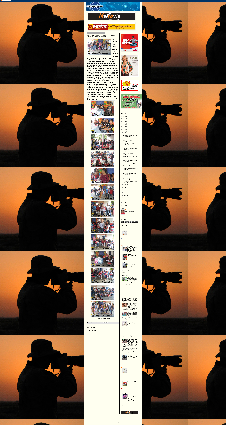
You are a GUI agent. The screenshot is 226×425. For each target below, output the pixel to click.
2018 (124, 127)
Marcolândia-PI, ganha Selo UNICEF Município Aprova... (130, 136)
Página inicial (103, 357)
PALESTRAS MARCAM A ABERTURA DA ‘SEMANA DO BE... (130, 182)
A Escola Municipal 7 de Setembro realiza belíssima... (129, 154)
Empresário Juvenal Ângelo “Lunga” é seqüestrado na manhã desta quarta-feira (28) (132, 314)
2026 (124, 115)
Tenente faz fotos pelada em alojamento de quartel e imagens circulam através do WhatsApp (130, 287)
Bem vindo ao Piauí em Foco (128, 270)
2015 (124, 200)
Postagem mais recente (91, 357)
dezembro (126, 132)
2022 (124, 121)
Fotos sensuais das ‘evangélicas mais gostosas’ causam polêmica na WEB (132, 278)
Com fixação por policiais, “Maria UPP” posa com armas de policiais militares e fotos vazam (130, 332)
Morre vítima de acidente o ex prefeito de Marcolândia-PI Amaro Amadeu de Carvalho (132, 356)
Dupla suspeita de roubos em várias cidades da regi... (130, 146)
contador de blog (124, 225)
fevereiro (125, 197)
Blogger (118, 422)
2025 (124, 116)
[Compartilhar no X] (105, 322)
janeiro (125, 198)
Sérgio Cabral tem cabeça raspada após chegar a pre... (129, 158)
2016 (124, 131)
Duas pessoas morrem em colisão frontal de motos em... (129, 152)
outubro (125, 184)
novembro (126, 134)
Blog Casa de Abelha (126, 245)
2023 (124, 119)
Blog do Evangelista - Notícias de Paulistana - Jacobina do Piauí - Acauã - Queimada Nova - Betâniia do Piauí (129, 239)
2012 (124, 205)
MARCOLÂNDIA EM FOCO (127, 254)
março (125, 195)
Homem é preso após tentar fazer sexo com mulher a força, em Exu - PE (132, 395)
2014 (124, 202)
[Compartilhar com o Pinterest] (107, 322)
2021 (124, 123)
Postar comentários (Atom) (95, 359)
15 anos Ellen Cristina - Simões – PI (130, 156)
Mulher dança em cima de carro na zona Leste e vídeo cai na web (130, 349)
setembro (125, 185)
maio (125, 192)
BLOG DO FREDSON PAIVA (127, 367)
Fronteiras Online (125, 262)
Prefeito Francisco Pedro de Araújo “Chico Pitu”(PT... (129, 139)
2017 (124, 129)
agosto (125, 187)
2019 (124, 126)
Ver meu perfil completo (129, 211)
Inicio (123, 272)
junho (125, 190)
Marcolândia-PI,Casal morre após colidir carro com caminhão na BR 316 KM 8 (132, 304)
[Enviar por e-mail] (103, 322)
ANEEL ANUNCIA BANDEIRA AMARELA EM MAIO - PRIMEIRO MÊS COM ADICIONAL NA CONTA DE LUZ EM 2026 (131, 233)
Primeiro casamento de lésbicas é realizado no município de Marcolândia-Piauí (132, 323)
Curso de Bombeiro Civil (131, 255)
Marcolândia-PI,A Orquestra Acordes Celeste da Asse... (130, 144)
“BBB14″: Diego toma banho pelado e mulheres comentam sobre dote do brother (129, 296)
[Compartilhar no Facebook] (106, 322)
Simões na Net (125, 388)
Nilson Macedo (125, 393)
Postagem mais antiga (114, 357)
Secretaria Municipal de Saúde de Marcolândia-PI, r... (129, 174)
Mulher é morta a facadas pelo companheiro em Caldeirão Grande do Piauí (132, 340)
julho (125, 189)
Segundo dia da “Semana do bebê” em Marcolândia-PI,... (130, 179)
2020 (124, 124)
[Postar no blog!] (104, 322)
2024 (124, 118)
